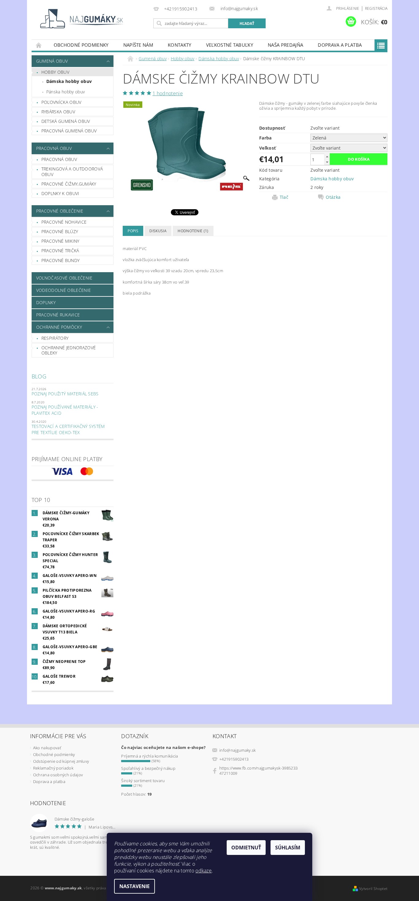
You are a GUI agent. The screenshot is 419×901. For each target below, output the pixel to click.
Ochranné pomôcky (59, 327)
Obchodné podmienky (81, 45)
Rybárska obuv (58, 112)
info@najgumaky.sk (237, 750)
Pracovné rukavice (58, 315)
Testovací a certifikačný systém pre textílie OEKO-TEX (68, 429)
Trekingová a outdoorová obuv (72, 171)
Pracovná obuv (54, 148)
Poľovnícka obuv (61, 102)
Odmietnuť (246, 847)
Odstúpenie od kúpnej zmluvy (61, 761)
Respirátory (55, 338)
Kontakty (179, 45)
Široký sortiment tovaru (143, 780)
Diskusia (158, 230)
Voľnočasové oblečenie (64, 278)
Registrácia (376, 8)
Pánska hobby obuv (65, 92)
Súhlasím (287, 847)
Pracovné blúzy (59, 231)
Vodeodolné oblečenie (63, 290)
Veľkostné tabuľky (229, 45)
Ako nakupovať (47, 747)
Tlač (284, 197)
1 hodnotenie (167, 93)
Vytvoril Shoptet (373, 888)
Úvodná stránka (39, 45)
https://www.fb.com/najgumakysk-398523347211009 (258, 770)
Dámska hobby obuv (69, 81)
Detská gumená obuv (65, 121)
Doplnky (46, 302)
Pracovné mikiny (60, 241)
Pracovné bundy (60, 260)
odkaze (203, 870)
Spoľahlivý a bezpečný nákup (148, 768)
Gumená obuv (52, 61)
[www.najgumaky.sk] (81, 18)
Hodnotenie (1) (193, 230)
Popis (133, 230)
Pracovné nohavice (63, 222)
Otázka (333, 197)
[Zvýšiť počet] (327, 156)
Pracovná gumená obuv (69, 131)
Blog (39, 376)
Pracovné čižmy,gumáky (68, 184)
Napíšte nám (138, 45)
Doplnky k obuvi (60, 193)
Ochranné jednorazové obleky (68, 350)
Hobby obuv (55, 72)
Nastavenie (134, 886)
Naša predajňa (285, 45)
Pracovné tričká (60, 250)
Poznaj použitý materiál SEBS (65, 394)
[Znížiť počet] (327, 162)
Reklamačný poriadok (53, 768)
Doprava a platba (340, 45)
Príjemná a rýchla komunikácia (149, 756)
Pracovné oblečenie (59, 211)
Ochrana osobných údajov (58, 775)
